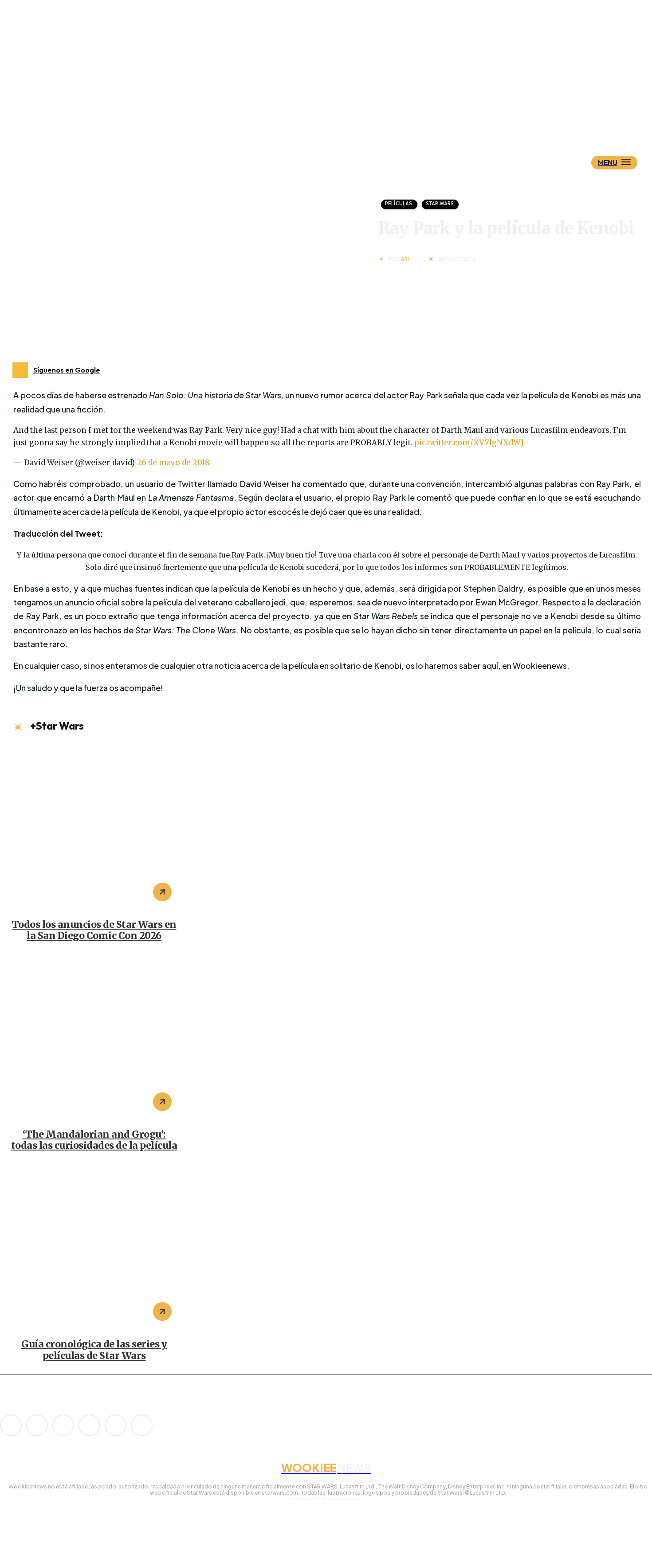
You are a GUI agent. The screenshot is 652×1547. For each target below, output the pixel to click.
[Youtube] (142, 1425)
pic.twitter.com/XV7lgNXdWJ (469, 443)
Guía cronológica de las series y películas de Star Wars (94, 1350)
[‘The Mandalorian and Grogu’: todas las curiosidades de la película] (94, 1037)
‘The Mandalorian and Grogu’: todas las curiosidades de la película (94, 1140)
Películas (398, 203)
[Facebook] (37, 1425)
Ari (405, 259)
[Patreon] (63, 1425)
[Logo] (341, 118)
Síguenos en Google (66, 369)
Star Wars (440, 203)
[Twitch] (89, 1425)
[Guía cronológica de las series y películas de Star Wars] (94, 1247)
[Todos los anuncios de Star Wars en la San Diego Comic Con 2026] (94, 827)
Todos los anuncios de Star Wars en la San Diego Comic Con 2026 (94, 930)
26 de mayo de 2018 (173, 462)
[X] (115, 1425)
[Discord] (11, 1425)
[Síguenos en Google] (20, 370)
